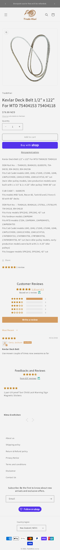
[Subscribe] (51, 498)
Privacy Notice (12, 458)
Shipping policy (13, 444)
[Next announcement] (54, 4)
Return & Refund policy (17, 451)
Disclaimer (11, 471)
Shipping (5, 116)
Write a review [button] (30, 319)
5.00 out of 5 (38, 289)
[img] (9, 338)
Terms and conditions (16, 464)
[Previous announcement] (5, 4)
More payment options (30, 152)
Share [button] (7, 260)
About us (10, 438)
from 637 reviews (28, 378)
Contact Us (11, 477)
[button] (6, 15)
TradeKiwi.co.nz (33, 549)
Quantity (5, 121)
